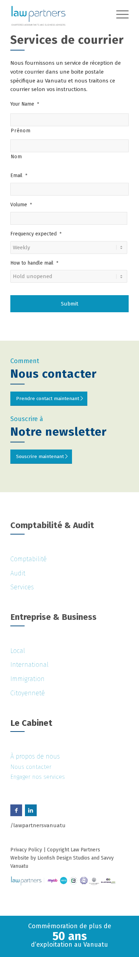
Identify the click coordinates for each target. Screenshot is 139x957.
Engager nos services (37, 776)
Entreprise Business (53, 617)
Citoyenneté (27, 693)
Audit (17, 573)
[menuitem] (119, 14)
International (29, 665)
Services (22, 587)
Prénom (20, 131)
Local (17, 651)
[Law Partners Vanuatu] (57, 14)
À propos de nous (35, 756)
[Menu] (119, 14)
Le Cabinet (31, 723)
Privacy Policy (26, 850)
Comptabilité (28, 559)
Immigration (27, 679)
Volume (21, 205)
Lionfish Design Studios (63, 858)
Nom (16, 157)
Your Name (24, 104)
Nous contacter (30, 767)
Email (18, 175)
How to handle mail (34, 263)
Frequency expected (36, 234)
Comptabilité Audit (52, 525)
